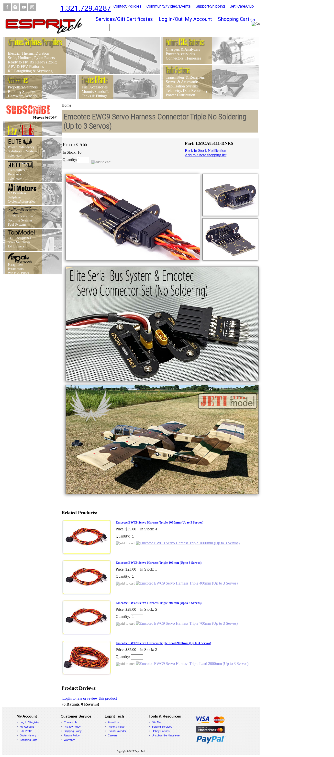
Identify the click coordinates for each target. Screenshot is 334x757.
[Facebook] (7, 9)
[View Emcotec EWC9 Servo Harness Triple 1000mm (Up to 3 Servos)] (188, 543)
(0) (236, 19)
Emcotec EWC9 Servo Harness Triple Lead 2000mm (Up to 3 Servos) (163, 643)
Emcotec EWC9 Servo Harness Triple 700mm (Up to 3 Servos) (158, 603)
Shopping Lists (28, 739)
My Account (27, 726)
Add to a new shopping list (205, 155)
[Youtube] (23, 9)
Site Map (157, 722)
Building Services (162, 726)
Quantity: (70, 160)
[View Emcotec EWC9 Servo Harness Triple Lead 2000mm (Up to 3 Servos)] (192, 663)
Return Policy (72, 735)
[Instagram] (32, 9)
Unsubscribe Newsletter (166, 735)
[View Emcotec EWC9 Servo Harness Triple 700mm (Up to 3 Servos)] (187, 623)
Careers (113, 735)
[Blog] (15, 9)
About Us (113, 722)
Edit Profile (26, 731)
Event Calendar (117, 731)
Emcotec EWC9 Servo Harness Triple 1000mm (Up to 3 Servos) (159, 522)
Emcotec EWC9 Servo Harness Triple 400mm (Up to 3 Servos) (158, 562)
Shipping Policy (73, 731)
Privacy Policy (72, 726)
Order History (28, 735)
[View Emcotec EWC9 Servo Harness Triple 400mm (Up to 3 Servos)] (187, 583)
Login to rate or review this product (89, 698)
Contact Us (70, 722)
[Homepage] (47, 36)
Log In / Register (29, 722)
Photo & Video (116, 726)
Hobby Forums (161, 731)
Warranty (69, 739)
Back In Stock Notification (205, 150)
